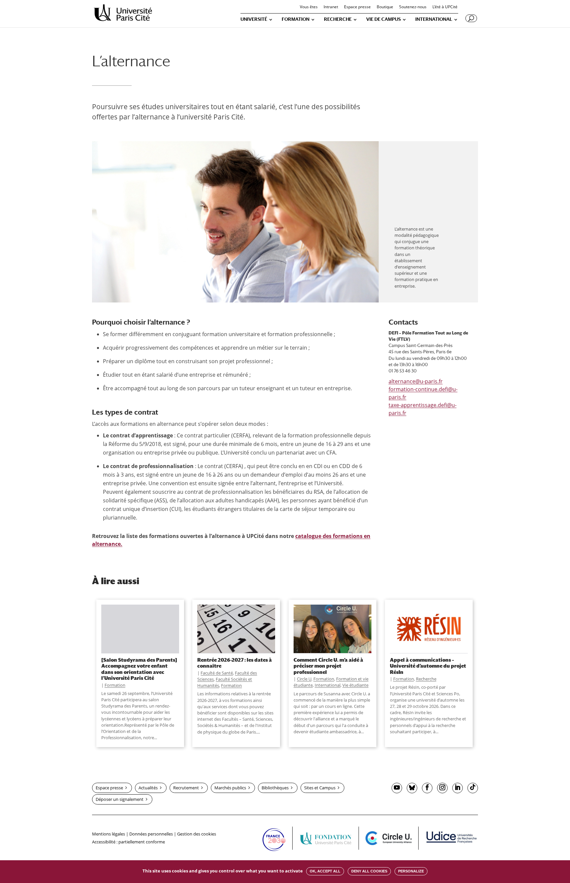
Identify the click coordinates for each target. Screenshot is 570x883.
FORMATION (295, 19)
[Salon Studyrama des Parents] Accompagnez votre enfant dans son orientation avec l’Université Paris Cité (139, 669)
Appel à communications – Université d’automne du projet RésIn (428, 666)
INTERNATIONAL (433, 19)
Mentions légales (108, 834)
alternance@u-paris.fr (416, 381)
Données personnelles (151, 834)
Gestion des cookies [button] (196, 834)
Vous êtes (309, 7)
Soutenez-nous (413, 7)
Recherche (426, 679)
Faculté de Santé (217, 673)
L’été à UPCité (445, 7)
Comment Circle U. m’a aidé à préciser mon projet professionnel (328, 666)
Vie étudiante (355, 685)
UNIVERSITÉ (253, 19)
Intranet (331, 7)
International (327, 685)
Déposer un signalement (119, 799)
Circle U (304, 679)
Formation (115, 685)
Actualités (148, 788)
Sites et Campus (319, 788)
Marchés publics (230, 788)
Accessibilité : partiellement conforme (128, 842)
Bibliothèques (275, 788)
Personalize (411, 871)
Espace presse (357, 7)
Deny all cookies (369, 871)
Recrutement (186, 788)
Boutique (385, 7)
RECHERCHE (338, 19)
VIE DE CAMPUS (383, 19)
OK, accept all (325, 871)
